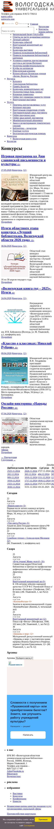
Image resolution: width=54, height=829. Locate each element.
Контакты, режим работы (46, 30)
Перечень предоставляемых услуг (29, 105)
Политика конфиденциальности (28, 65)
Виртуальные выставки (24, 99)
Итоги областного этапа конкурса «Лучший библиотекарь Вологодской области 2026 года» (22, 234)
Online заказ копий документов (28, 118)
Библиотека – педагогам (25, 128)
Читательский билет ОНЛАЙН (28, 34)
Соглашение (29, 826)
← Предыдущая (9, 457)
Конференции (19, 798)
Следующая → (8, 460)
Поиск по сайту (9, 23)
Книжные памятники (23, 94)
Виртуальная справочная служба (29, 110)
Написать (28, 735)
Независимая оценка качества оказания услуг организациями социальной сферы (29, 807)
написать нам (7, 19)
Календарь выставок (23, 50)
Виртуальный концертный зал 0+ (29, 581)
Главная (34, 24)
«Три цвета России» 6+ (18, 523)
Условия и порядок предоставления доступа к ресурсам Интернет (30, 61)
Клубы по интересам (23, 68)
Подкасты (17, 47)
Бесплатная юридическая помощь (29, 133)
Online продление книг (24, 115)
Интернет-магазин (22, 107)
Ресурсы (11, 78)
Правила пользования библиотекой (30, 52)
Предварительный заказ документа (30, 112)
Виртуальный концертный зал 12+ (30, 619)
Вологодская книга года (24, 138)
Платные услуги (21, 131)
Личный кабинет (21, 39)
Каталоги (17, 81)
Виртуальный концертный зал (27, 45)
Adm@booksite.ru (15, 771)
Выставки (17, 793)
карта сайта (6, 16)
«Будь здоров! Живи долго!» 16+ (29, 561)
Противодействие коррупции (21, 813)
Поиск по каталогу (24, 23)
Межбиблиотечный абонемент (28, 120)
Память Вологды (21, 86)
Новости (17, 801)
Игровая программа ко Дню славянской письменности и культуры (23, 160)
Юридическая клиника (24, 71)
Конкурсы (12, 136)
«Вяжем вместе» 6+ (16, 505)
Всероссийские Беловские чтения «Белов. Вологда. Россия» (29, 74)
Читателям (44, 26)
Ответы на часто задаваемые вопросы (31, 37)
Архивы (11, 658)
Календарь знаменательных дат (28, 89)
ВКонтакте (12, 774)
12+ (25, 170)
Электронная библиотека (25, 84)
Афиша (4, 450)
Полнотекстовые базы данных (27, 92)
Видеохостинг (14, 776)
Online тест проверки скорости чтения (31, 97)
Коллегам (11, 141)
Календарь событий (22, 42)
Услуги (10, 102)
